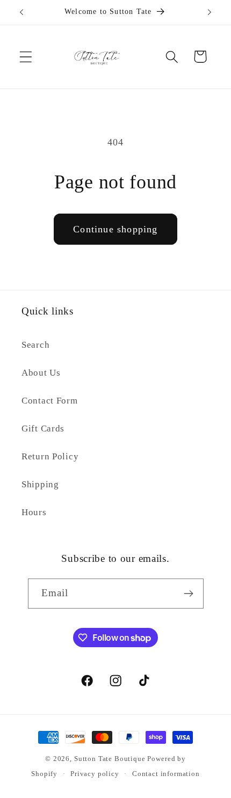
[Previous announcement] (21, 12)
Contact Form (49, 401)
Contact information (166, 774)
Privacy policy (94, 774)
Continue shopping (115, 229)
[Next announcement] (209, 12)
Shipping (40, 484)
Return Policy (49, 456)
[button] (26, 56)
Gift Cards (42, 428)
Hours (34, 512)
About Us (41, 373)
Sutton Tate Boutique (110, 759)
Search (35, 345)
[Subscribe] (189, 594)
